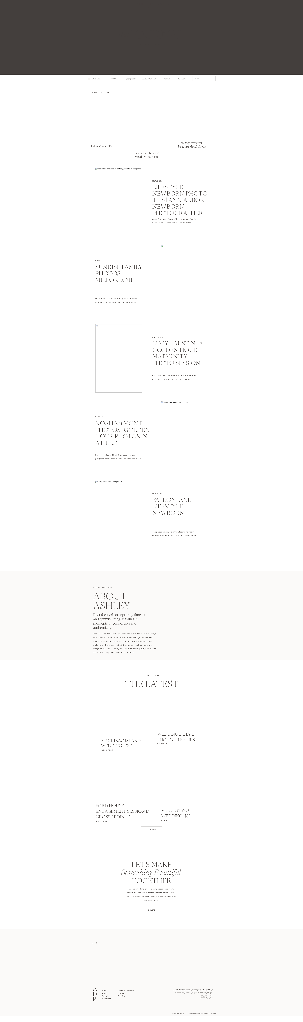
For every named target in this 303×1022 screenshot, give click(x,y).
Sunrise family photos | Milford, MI (118, 274)
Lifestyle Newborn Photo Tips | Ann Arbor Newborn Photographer (179, 200)
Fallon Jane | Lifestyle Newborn (172, 507)
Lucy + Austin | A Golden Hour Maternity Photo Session (177, 353)
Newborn (157, 181)
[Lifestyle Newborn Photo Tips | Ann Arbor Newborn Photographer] (118, 202)
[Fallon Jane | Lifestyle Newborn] (118, 515)
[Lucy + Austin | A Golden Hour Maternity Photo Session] (118, 358)
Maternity (158, 337)
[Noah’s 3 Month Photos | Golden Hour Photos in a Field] (184, 435)
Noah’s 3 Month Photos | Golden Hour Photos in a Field (122, 433)
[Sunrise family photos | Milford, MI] (184, 279)
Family (99, 260)
